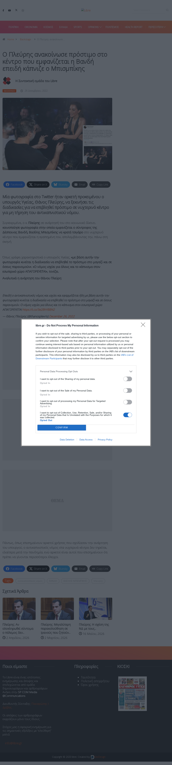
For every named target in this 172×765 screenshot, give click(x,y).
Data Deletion (67, 439)
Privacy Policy (105, 439)
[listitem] (86, 371)
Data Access (86, 439)
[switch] (127, 379)
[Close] (144, 326)
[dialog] (86, 382)
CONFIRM (62, 427)
